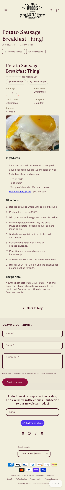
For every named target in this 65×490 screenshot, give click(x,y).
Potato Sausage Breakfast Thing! (23, 68)
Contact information (42, 483)
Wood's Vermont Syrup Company (30, 475)
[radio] (7, 76)
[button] (6, 10)
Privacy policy (36, 479)
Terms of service (51, 479)
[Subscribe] (55, 412)
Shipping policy (24, 483)
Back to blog (35, 308)
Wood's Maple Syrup (20, 191)
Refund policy (21, 479)
